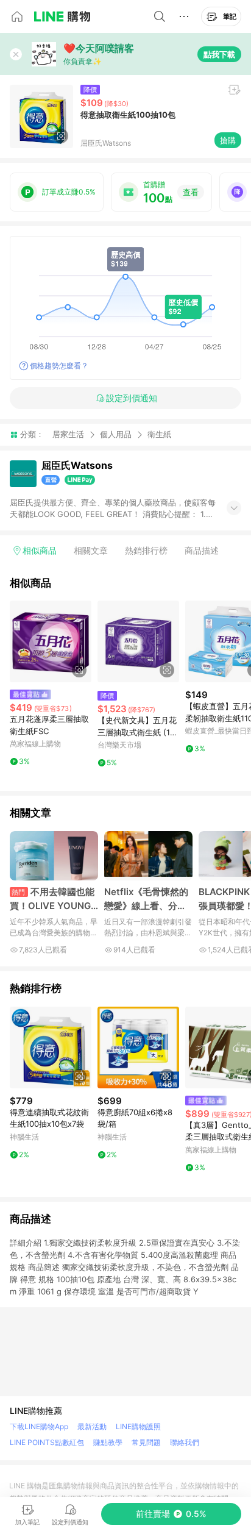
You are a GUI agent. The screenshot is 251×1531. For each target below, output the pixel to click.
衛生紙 (159, 434)
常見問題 (146, 1442)
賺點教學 (107, 1442)
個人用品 (116, 434)
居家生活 (68, 434)
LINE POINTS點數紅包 (47, 1442)
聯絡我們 (184, 1442)
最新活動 (92, 1426)
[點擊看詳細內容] (50, 641)
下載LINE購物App (39, 1426)
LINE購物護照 (138, 1426)
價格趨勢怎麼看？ (59, 365)
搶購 (228, 140)
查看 (191, 192)
